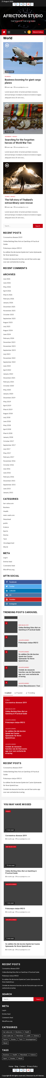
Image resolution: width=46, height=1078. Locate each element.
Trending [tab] (31, 693)
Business (8, 76)
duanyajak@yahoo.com (21, 87)
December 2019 (9, 398)
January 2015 (8, 492)
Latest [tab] (8, 693)
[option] (23, 628)
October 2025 (8, 314)
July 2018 (6, 417)
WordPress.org (8, 569)
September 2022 (9, 362)
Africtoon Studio (23, 15)
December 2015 (9, 481)
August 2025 (8, 322)
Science (6, 527)
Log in (5, 558)
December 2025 (9, 307)
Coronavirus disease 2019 (12, 237)
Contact (23, 1066)
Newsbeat (8, 136)
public (5, 523)
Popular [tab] (19, 693)
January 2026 (8, 303)
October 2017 (8, 441)
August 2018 (8, 413)
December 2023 (9, 342)
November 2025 (9, 311)
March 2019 (7, 409)
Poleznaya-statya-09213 (12, 248)
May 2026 (7, 287)
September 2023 (9, 350)
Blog (16, 1066)
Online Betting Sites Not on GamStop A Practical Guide (20, 972)
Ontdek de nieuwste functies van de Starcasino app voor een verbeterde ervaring (29, 673)
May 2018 (7, 425)
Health (5, 511)
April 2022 (7, 370)
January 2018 (8, 437)
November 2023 (9, 346)
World (14, 136)
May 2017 (7, 453)
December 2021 (9, 378)
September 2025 (9, 318)
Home (11, 1066)
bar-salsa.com (8, 503)
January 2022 (8, 374)
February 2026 (8, 299)
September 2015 (9, 485)
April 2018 (7, 429)
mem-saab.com (9, 515)
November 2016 (9, 461)
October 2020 (8, 386)
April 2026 (7, 291)
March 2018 (7, 433)
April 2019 (7, 405)
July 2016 (6, 469)
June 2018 (7, 421)
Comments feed (9, 566)
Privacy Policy (32, 1066)
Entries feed (7, 561)
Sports (5, 531)
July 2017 (6, 449)
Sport (5, 1058)
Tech (5, 539)
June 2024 (7, 334)
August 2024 (8, 330)
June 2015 (7, 489)
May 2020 (7, 390)
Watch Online (38, 32)
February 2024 (8, 338)
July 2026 (6, 279)
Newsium (29, 1075)
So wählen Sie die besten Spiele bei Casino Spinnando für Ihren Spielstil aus (29, 657)
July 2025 (6, 326)
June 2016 (7, 473)
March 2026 (7, 295)
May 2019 (7, 401)
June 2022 (7, 366)
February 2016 (8, 477)
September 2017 (9, 445)
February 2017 (8, 457)
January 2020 (8, 394)
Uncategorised (8, 543)
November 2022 (9, 358)
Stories (7, 196)
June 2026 (7, 283)
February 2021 (8, 382)
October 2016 (8, 465)
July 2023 (6, 354)
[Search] (25, 32)
